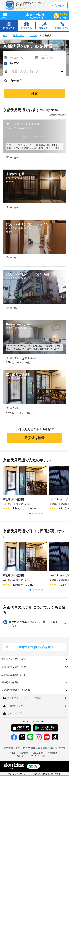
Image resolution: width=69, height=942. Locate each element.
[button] (34, 71)
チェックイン (15, 55)
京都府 (33, 35)
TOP (5, 35)
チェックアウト (46, 55)
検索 (34, 93)
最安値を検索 (35, 438)
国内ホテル (18, 35)
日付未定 (13, 63)
